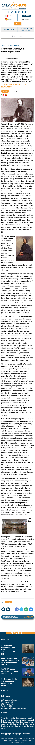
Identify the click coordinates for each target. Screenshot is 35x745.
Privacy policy (5, 734)
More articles (18, 632)
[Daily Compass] (17, 5)
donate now (26, 16)
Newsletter (25, 19)
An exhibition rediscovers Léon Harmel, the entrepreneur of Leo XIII (9, 649)
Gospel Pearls (9, 29)
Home (15, 36)
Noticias (10, 19)
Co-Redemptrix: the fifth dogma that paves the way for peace (9, 682)
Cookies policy (15, 734)
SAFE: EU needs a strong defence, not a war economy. (9, 671)
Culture (21, 36)
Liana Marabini (12, 58)
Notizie (10, 16)
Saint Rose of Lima (25, 28)
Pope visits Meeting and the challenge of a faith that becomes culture (10, 661)
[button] (17, 23)
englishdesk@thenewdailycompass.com (13, 708)
